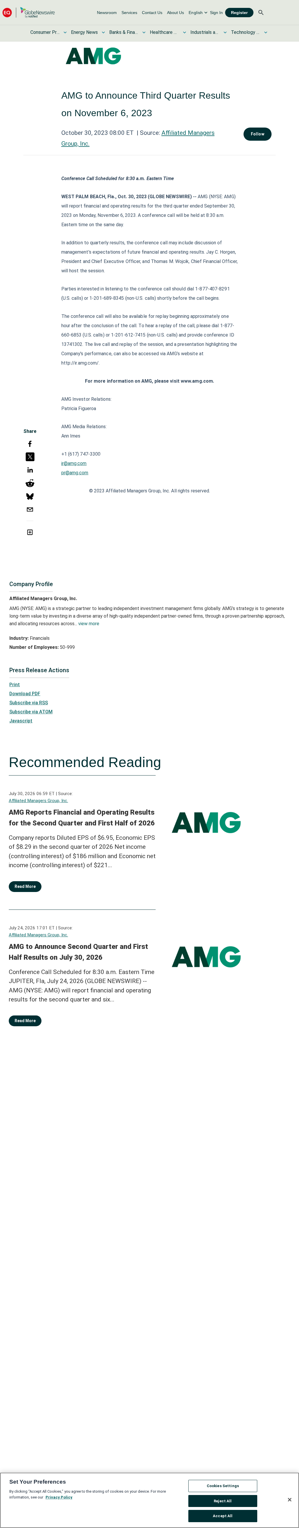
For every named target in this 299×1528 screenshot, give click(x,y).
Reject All (223, 1501)
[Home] (28, 12)
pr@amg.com (74, 472)
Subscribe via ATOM (31, 712)
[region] (149, 1500)
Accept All (222, 1516)
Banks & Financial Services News (123, 32)
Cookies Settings (223, 1486)
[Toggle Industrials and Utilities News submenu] (225, 32)
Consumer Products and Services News (45, 32)
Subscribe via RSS (28, 702)
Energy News (84, 32)
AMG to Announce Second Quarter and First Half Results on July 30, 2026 (78, 952)
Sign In (216, 12)
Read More (25, 886)
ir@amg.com (74, 463)
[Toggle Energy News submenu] (103, 32)
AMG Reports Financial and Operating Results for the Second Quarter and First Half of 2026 (82, 817)
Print (14, 684)
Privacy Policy (59, 1497)
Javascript (20, 721)
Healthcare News (164, 32)
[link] (107, 12)
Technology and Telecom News (245, 32)
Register (239, 12)
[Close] (289, 1499)
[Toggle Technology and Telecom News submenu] (266, 32)
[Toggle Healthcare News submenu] (184, 32)
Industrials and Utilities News (205, 32)
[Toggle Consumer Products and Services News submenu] (65, 32)
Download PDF (24, 693)
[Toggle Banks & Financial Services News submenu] (144, 32)
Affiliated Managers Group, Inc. (38, 800)
